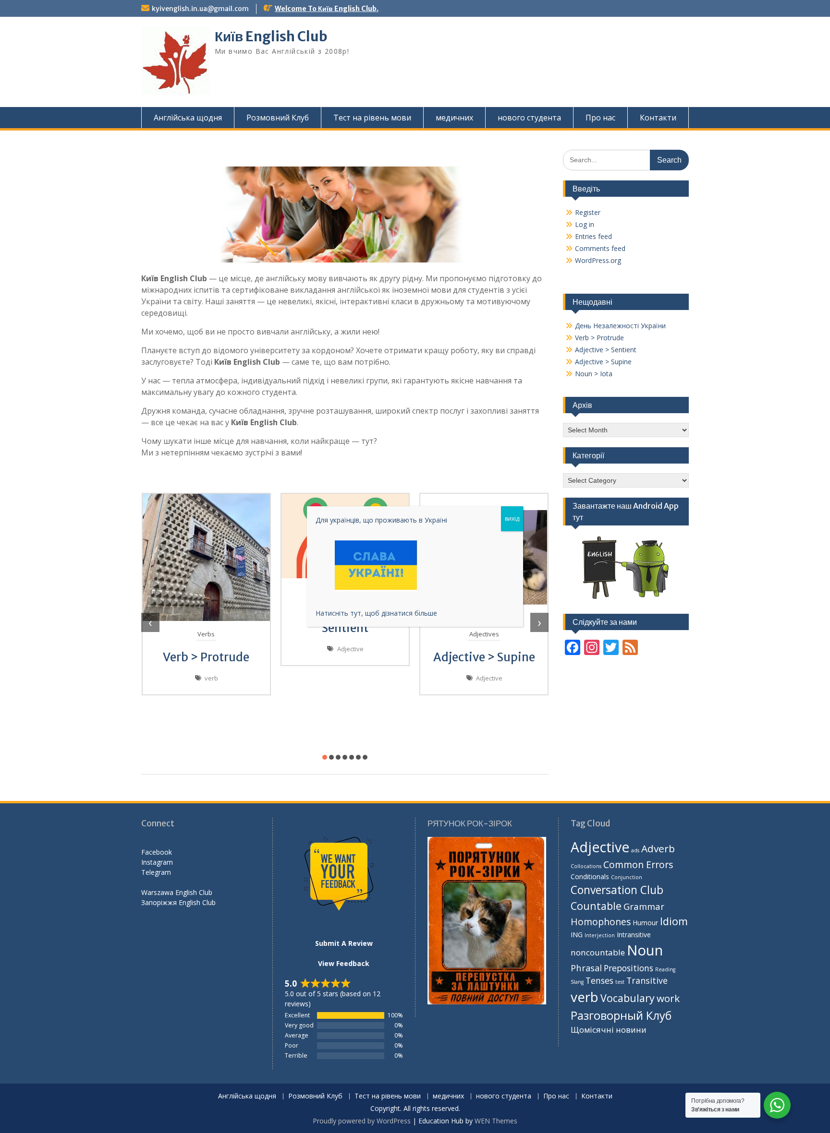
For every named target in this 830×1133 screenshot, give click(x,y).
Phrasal (586, 968)
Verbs (206, 634)
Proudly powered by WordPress (362, 1120)
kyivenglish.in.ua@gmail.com (200, 8)
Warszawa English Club (176, 892)
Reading (665, 969)
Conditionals (590, 876)
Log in (584, 224)
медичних (454, 117)
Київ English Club (271, 36)
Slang (577, 981)
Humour (645, 922)
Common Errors (638, 864)
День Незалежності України (620, 325)
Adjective (350, 648)
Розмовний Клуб (277, 117)
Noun (645, 950)
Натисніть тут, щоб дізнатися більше (376, 613)
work (668, 998)
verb (211, 678)
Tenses (599, 980)
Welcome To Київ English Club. (326, 8)
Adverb (658, 848)
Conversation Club (617, 890)
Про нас (600, 117)
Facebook (156, 852)
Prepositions (628, 968)
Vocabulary (627, 998)
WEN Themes (496, 1120)
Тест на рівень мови (372, 117)
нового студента (529, 117)
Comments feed (600, 248)
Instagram (157, 862)
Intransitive (634, 934)
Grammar (643, 906)
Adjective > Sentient (605, 349)
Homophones (601, 921)
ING (577, 934)
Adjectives (484, 634)
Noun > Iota (593, 373)
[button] (324, 757)
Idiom (674, 921)
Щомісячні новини (609, 1029)
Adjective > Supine (484, 657)
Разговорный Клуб (621, 1015)
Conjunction (626, 877)
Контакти (658, 117)
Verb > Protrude (206, 657)
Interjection (600, 935)
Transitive (647, 980)
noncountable (598, 952)
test (619, 981)
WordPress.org (598, 260)
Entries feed (593, 236)
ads (635, 850)
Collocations (586, 866)
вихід (512, 518)
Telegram (156, 872)
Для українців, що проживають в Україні (381, 520)
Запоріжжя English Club (178, 902)
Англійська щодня (188, 117)
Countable (596, 906)
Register (587, 212)
